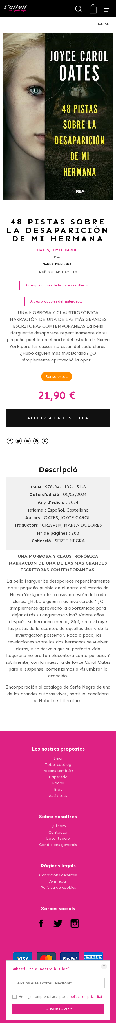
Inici (58, 758)
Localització (58, 838)
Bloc (58, 789)
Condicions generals (58, 844)
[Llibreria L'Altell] (15, 8)
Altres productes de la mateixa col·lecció (57, 285)
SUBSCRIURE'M (57, 1009)
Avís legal (58, 881)
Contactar (58, 832)
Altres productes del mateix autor (57, 301)
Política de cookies (58, 887)
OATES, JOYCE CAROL (57, 250)
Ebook (58, 783)
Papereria (58, 777)
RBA (57, 257)
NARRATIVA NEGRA (57, 264)
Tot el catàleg (58, 764)
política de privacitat (86, 996)
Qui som (58, 826)
